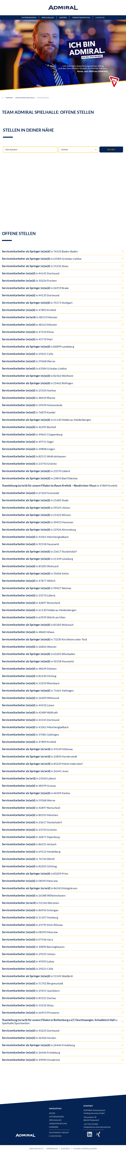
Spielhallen (55, 1120)
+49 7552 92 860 (91, 1124)
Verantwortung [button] (81, 17)
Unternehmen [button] (28, 17)
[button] (114, 82)
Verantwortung (58, 1123)
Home (52, 1113)
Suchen (111, 149)
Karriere (9, 97)
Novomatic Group (59, 1132)
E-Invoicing (55, 1136)
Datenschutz (36, 1148)
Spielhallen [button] (48, 17)
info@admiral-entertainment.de (97, 1127)
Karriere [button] (100, 17)
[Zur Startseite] (2, 97)
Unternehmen (56, 1117)
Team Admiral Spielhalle (25, 97)
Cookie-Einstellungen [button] (85, 1148)
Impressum (52, 1148)
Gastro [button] (63, 17)
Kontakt (65, 1148)
